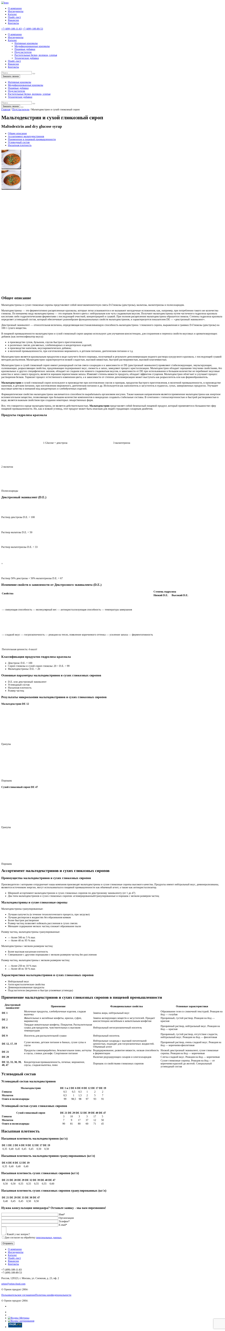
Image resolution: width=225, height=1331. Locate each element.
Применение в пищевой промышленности (32, 139)
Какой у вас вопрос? (18, 1234)
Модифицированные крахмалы (32, 46)
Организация (66, 1217)
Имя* (62, 1214)
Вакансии (13, 20)
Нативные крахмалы (26, 43)
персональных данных (48, 1237)
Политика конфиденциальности (53, 1295)
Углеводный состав (19, 142)
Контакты (13, 23)
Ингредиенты (15, 11)
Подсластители (23, 52)
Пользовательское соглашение (18, 1295)
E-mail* (63, 1224)
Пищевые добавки (24, 49)
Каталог (12, 14)
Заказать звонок (11, 76)
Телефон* (64, 1221)
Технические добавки (26, 58)
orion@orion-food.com (13, 1283)
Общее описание (17, 133)
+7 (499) (11, 28)
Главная (5, 109)
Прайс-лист (14, 17)
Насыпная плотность (19, 145)
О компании (15, 8)
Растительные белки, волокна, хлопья (35, 55)
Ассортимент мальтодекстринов (26, 136)
